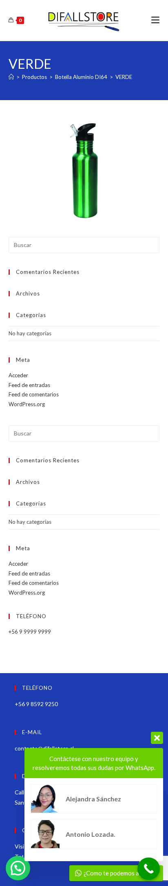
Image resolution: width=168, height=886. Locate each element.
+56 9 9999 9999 (30, 631)
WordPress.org (27, 404)
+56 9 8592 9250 (36, 703)
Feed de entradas (29, 385)
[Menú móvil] (155, 20)
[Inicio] (11, 77)
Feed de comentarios (34, 394)
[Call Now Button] (148, 869)
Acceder (18, 375)
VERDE (123, 77)
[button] (18, 868)
